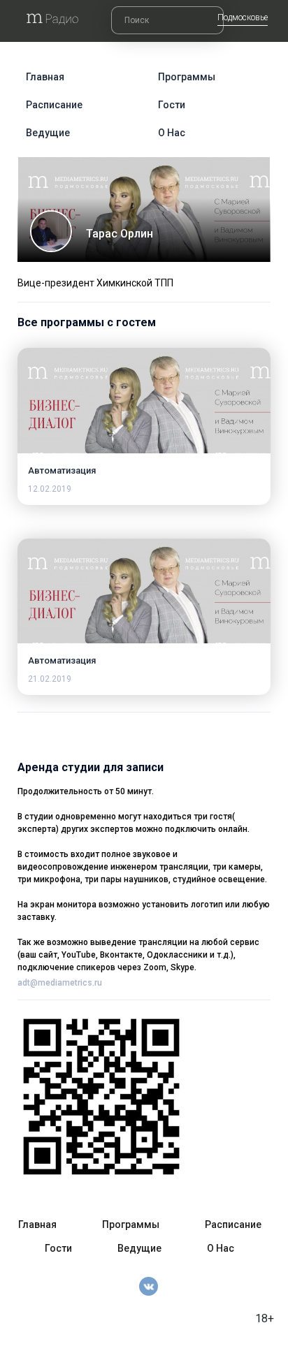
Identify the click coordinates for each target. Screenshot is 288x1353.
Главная (45, 76)
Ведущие (48, 132)
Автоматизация (62, 470)
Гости (171, 104)
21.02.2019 (49, 679)
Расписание (54, 104)
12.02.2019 (49, 489)
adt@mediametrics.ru (59, 983)
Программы (186, 76)
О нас (171, 132)
